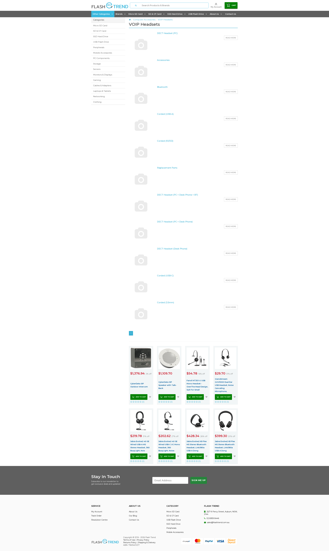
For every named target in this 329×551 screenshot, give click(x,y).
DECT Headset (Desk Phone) (172, 249)
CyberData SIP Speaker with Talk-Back (167, 385)
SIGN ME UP (199, 480)
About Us (214, 14)
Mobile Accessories (102, 53)
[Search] (136, 5)
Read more (231, 38)
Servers (96, 69)
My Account (96, 511)
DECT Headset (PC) (167, 33)
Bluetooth (162, 87)
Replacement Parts (167, 168)
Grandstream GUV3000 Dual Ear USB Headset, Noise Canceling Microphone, (224, 385)
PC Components (101, 58)
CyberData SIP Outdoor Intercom (139, 385)
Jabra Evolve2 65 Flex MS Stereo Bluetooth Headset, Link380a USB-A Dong (197, 446)
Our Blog (133, 516)
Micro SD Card (135, 14)
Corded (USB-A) (165, 114)
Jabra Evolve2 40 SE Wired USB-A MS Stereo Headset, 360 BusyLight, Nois (140, 446)
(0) (142, 402)
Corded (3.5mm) (165, 302)
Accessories (163, 60)
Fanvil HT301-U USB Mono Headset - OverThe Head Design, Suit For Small (197, 385)
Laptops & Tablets (102, 91)
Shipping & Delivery (147, 542)
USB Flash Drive (196, 14)
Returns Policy (129, 542)
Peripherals (98, 47)
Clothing (97, 102)
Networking (99, 96)
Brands (119, 14)
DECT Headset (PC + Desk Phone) (175, 222)
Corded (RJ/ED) (165, 141)
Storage (97, 64)
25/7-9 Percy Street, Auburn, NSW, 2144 (220, 512)
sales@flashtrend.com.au (217, 522)
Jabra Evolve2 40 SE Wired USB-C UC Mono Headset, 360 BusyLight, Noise (169, 446)
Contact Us (230, 14)
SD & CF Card (154, 14)
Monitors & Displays (102, 74)
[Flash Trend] (110, 5)
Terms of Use (129, 540)
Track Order (96, 516)
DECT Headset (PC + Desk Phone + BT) (177, 195)
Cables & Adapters (102, 85)
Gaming (97, 80)
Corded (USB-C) (165, 275)
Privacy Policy (143, 540)
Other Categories (101, 14)
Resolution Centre (99, 520)
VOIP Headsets (165, 19)
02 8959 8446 (212, 518)
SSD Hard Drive (174, 14)
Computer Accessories (144, 19)
